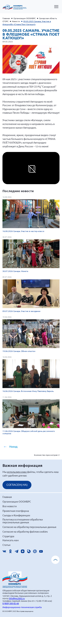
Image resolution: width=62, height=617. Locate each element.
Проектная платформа (15, 510)
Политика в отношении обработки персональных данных (22, 521)
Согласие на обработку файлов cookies (25, 531)
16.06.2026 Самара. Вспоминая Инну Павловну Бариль (28, 391)
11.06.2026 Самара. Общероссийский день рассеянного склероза (28, 432)
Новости (16, 21)
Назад (13, 446)
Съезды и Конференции (16, 515)
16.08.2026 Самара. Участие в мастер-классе (23, 231)
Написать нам (10, 540)
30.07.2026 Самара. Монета (15, 271)
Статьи (6, 544)
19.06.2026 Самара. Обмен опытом (18, 351)
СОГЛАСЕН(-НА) (16, 484)
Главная (6, 18)
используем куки (17, 471)
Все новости (9, 506)
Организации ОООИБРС (24, 18)
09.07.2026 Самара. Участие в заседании (21, 311)
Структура (8, 536)
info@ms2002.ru (17, 598)
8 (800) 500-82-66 (10, 603)
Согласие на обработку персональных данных (29, 526)
